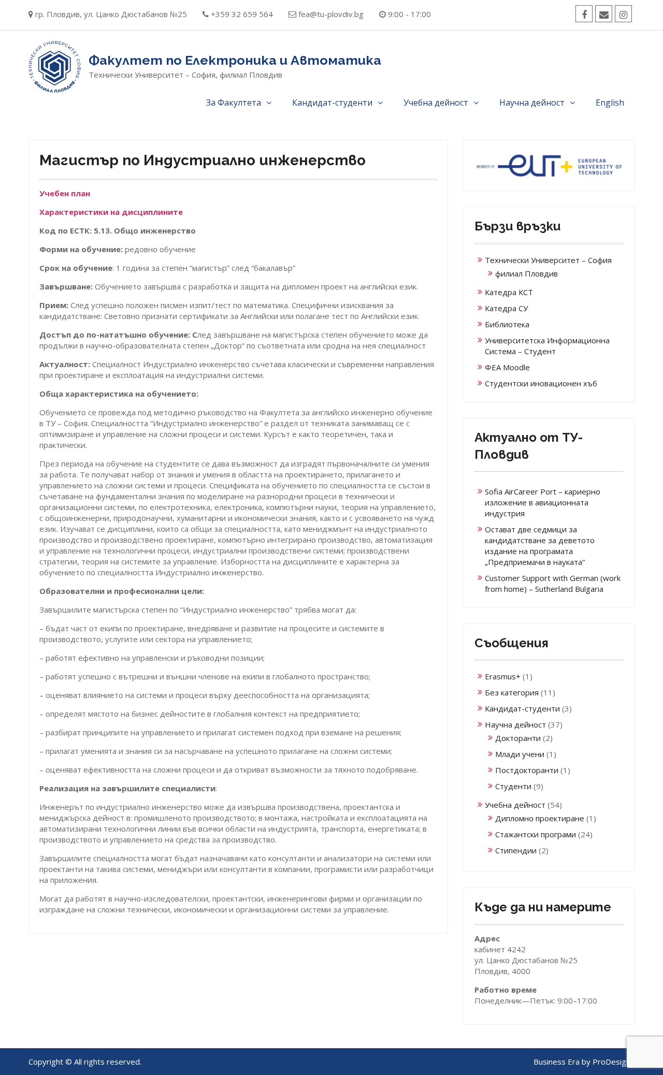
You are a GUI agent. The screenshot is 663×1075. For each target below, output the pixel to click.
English (610, 102)
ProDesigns (614, 1061)
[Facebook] (584, 13)
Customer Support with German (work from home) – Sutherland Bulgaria (553, 583)
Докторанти (518, 738)
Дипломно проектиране (539, 818)
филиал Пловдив (526, 273)
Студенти (513, 786)
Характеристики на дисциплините (111, 212)
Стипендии (516, 850)
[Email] (603, 13)
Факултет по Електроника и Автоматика (235, 60)
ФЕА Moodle (507, 367)
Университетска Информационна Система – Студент (547, 345)
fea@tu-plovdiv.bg (331, 14)
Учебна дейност (435, 102)
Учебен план (64, 193)
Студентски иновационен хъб (541, 383)
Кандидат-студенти (332, 102)
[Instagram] (623, 13)
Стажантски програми (535, 834)
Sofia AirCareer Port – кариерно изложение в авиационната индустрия (542, 502)
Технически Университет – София (548, 260)
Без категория (512, 692)
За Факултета (233, 102)
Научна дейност (532, 102)
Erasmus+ (503, 676)
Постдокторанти (526, 770)
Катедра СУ (506, 308)
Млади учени (519, 754)
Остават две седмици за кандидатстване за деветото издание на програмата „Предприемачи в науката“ (540, 545)
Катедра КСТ (509, 292)
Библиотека (507, 324)
